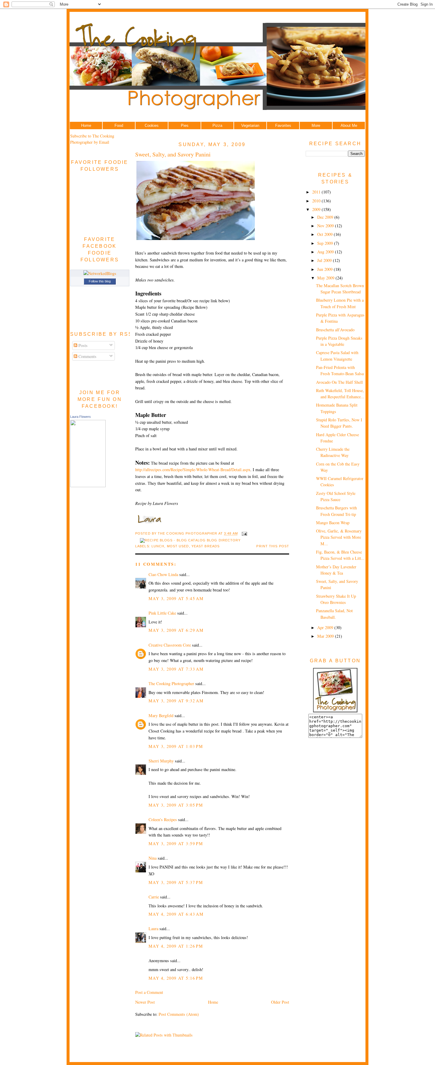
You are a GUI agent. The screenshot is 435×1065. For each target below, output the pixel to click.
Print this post (272, 546)
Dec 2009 (325, 217)
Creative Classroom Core (170, 645)
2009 (317, 209)
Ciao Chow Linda (163, 574)
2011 (317, 192)
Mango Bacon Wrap (332, 522)
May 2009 (326, 278)
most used (178, 546)
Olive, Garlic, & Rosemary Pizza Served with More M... (339, 537)
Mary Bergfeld (161, 715)
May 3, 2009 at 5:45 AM (176, 598)
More (316, 125)
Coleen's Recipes (163, 819)
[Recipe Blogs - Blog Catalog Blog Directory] (190, 540)
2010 (317, 201)
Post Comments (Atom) (179, 1014)
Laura (153, 928)
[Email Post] (244, 533)
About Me (349, 125)
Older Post (280, 1002)
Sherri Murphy (161, 761)
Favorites (283, 125)
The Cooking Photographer (171, 683)
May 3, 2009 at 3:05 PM (176, 805)
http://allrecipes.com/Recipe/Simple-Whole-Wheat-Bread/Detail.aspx (192, 469)
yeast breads (205, 546)
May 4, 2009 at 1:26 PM (176, 946)
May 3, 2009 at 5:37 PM (176, 882)
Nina (153, 858)
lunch (158, 546)
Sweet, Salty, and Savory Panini (173, 154)
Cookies (152, 125)
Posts (82, 345)
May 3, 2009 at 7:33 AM (176, 669)
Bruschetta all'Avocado (335, 329)
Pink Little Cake (162, 613)
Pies (184, 125)
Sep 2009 (325, 243)
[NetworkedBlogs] (99, 273)
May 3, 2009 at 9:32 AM (176, 700)
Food (119, 125)
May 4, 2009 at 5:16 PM (176, 978)
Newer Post (145, 1002)
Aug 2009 (326, 252)
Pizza (217, 125)
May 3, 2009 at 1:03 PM (176, 746)
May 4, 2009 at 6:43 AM (176, 914)
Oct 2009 (325, 234)
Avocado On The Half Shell (339, 382)
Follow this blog (100, 281)
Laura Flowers (80, 416)
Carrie (154, 897)
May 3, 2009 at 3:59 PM (176, 843)
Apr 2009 (325, 627)
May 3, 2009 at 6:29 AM (176, 630)
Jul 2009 (325, 260)
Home (86, 125)
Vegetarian (250, 125)
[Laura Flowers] (88, 485)
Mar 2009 (326, 636)
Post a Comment (149, 992)
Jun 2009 (325, 269)
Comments (86, 356)
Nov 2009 (326, 225)
